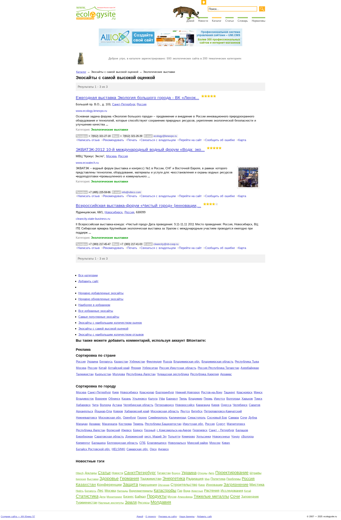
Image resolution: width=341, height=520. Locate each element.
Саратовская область (109, 436)
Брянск (138, 430)
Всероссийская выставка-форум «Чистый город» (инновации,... (138, 205)
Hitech (80, 473)
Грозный (149, 430)
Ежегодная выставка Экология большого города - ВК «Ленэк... (137, 97)
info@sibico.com (131, 192)
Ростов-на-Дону (211, 392)
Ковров (118, 411)
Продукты (157, 496)
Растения (211, 491)
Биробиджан (84, 436)
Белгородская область (122, 442)
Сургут (220, 424)
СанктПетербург (140, 472)
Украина (92, 361)
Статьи (229, 20)
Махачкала (109, 424)
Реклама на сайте (167, 516)
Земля (131, 502)
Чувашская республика (173, 374)
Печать (132, 140)
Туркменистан (86, 502)
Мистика (256, 485)
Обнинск (114, 398)
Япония (136, 367)
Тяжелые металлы (211, 496)
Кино (201, 484)
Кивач (226, 442)
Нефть (80, 490)
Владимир (195, 398)
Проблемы (233, 479)
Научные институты (111, 502)
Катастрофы (165, 490)
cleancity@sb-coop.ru (166, 244)
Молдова (118, 374)
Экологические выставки (109, 129)
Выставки (92, 479)
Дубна (252, 417)
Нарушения (148, 485)
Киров (215, 405)
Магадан (82, 424)
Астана (117, 405)
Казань (126, 398)
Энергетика (173, 478)
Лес (100, 491)
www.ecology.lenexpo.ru (91, 110)
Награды (122, 490)
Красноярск (244, 392)
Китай (103, 367)
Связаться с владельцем (158, 140)
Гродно (142, 417)
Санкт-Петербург (123, 104)
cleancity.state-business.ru (93, 218)
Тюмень (138, 424)
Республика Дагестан (141, 374)
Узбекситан (150, 367)
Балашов (242, 430)
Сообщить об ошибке (220, 140)
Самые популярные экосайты (98, 316)
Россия (141, 104)
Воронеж (101, 398)
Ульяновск (139, 398)
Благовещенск (157, 442)
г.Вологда (247, 436)
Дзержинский (134, 436)
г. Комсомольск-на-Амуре (174, 430)
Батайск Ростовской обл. (93, 449)
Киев (115, 392)
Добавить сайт (88, 281)
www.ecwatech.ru (87, 162)
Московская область (165, 411)
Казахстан (121, 361)
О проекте (150, 516)
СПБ (142, 442)
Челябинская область (138, 405)
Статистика (87, 496)
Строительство (183, 485)
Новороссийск (185, 405)
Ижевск (126, 430)
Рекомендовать (113, 140)
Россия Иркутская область (177, 367)
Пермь (208, 398)
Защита (130, 484)
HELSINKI (118, 449)
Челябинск (240, 405)
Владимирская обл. (186, 361)
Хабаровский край (136, 411)
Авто (211, 473)
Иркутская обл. (193, 424)
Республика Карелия (204, 374)
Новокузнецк (221, 436)
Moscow (214, 442)
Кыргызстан (103, 374)
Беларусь (106, 361)
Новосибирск (114, 212)
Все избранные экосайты (95, 310)
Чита (95, 405)
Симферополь (158, 417)
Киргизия (81, 479)
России (92, 367)
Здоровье (109, 478)
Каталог (216, 20)
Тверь (183, 398)
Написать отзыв (89, 140)
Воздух (176, 473)
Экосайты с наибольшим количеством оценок (110, 322)
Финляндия (154, 361)
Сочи (243, 417)
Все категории (88, 275)
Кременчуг (83, 442)
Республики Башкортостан (163, 424)
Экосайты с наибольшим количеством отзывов (111, 334)
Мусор (172, 496)
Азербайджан (250, 367)
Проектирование (231, 472)
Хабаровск (83, 405)
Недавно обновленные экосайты (100, 299)
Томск (258, 398)
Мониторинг (114, 496)
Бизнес (128, 496)
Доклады (91, 473)
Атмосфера (185, 496)
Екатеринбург (165, 392)
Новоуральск (177, 442)
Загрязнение (236, 484)
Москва (111, 156)
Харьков (247, 398)
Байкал (140, 496)
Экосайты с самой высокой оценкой (103, 328)
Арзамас (226, 374)
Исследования (232, 491)
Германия (129, 478)
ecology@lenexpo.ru (165, 136)
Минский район (197, 442)
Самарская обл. (137, 449)
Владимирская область (217, 361)
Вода (186, 490)
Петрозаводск (164, 405)
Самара (233, 417)
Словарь (243, 20)
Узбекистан (137, 361)
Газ (179, 491)
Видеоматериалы (141, 490)
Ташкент (229, 392)
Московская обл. (110, 417)
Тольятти (174, 436)
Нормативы (258, 20)
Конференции (109, 485)
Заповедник (250, 496)
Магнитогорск (236, 424)
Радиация (194, 479)
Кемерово (188, 436)
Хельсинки (203, 436)
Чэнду (235, 436)
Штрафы (255, 473)
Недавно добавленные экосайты (101, 293)
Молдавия (161, 502)
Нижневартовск (86, 417)
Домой (190, 20)
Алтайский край (118, 367)
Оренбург (129, 417)
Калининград (177, 417)
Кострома (125, 424)
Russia (167, 361)
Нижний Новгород (187, 392)
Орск (153, 449)
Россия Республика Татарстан (218, 367)
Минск (258, 392)
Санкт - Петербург (221, 430)
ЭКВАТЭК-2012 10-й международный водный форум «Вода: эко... (140, 149)
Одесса (226, 405)
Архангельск (84, 411)
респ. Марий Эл (155, 436)
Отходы (202, 473)
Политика (218, 479)
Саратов (254, 405)
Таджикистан (85, 374)
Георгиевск (200, 430)
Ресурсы (144, 502)
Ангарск (163, 449)
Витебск (196, 411)
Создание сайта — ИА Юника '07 (18, 516)
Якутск (185, 411)
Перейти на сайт (190, 140)
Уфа (162, 398)
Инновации (214, 484)
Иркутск (219, 398)
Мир (207, 479)
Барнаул (172, 398)
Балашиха (99, 442)
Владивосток (85, 398)
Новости (203, 20)
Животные (197, 491)
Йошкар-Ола (103, 411)
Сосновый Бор (217, 417)
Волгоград (233, 398)
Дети (102, 496)
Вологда (105, 405)
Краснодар (147, 392)
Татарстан (164, 473)
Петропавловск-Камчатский (223, 411)
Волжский (113, 430)
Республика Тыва (247, 361)
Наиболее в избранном (94, 305)
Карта (242, 140)
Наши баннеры (187, 516)
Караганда (203, 405)
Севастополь (197, 417)
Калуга (152, 398)
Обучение (164, 485)
